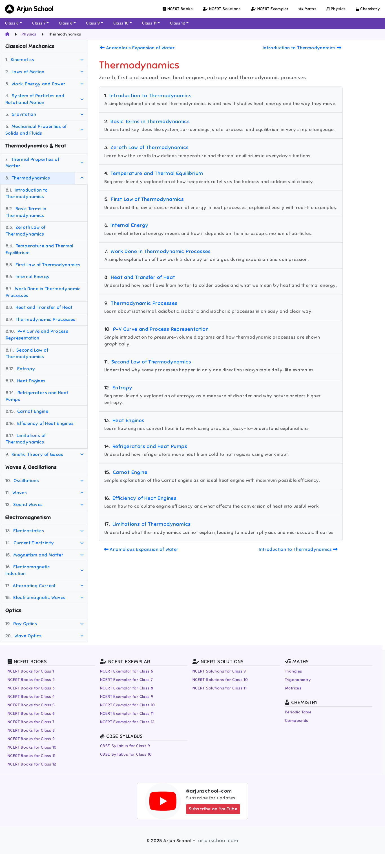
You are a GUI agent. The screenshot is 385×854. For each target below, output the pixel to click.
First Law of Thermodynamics (43, 265)
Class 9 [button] (93, 23)
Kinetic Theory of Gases (34, 454)
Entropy (20, 369)
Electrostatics (24, 531)
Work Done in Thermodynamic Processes (43, 292)
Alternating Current (30, 586)
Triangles (293, 671)
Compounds (296, 720)
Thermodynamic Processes (41, 319)
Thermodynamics (27, 178)
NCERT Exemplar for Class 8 (126, 688)
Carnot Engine (27, 411)
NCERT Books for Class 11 (32, 755)
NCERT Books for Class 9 (31, 739)
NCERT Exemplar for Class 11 (127, 713)
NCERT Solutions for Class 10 (220, 679)
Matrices (293, 688)
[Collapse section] (82, 178)
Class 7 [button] (38, 23)
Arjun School (35, 9)
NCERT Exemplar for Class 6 (126, 671)
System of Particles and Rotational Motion (34, 99)
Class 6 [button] (12, 23)
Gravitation (20, 114)
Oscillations (22, 480)
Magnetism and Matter (34, 555)
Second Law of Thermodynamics (27, 353)
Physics (337, 8)
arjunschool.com (218, 840)
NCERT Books (179, 8)
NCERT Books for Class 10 (32, 747)
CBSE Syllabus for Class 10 (126, 754)
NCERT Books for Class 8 (31, 730)
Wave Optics (23, 636)
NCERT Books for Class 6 (31, 713)
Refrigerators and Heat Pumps (37, 396)
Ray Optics (21, 624)
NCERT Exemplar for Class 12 (127, 722)
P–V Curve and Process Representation (37, 335)
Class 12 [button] (177, 23)
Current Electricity (29, 543)
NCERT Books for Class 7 (31, 722)
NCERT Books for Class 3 (31, 688)
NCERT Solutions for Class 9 (219, 671)
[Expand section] (82, 60)
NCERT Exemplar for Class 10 (127, 705)
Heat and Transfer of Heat (39, 307)
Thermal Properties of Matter (32, 163)
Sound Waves (24, 505)
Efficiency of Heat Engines (40, 423)
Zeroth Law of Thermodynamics (26, 231)
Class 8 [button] (66, 23)
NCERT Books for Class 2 (31, 679)
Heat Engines (26, 381)
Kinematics (19, 60)
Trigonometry (298, 679)
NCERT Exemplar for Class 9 (126, 696)
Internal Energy (28, 277)
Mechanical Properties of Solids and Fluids (36, 130)
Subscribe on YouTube (213, 809)
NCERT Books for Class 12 (32, 764)
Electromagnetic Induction (27, 570)
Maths (309, 8)
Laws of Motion (24, 72)
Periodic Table (298, 712)
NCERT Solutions (224, 8)
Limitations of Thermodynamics (26, 439)
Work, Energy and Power (35, 84)
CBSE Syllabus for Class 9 (125, 746)
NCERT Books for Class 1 (31, 671)
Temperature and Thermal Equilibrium (40, 249)
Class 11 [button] (149, 23)
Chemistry (369, 8)
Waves (16, 493)
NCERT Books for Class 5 (31, 705)
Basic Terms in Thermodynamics (26, 212)
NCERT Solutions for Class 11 (220, 688)
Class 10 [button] (121, 23)
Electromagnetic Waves (35, 597)
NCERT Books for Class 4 (31, 696)
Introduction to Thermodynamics (27, 193)
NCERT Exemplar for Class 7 (126, 679)
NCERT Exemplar (272, 8)
